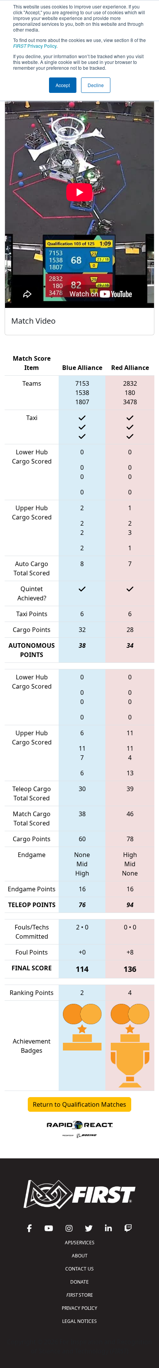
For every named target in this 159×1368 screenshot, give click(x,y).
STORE (79, 1295)
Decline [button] (96, 85)
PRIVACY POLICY (79, 1308)
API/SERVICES (80, 1242)
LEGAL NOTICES (79, 1321)
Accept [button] (63, 85)
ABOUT (80, 1255)
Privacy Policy (34, 45)
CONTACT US (79, 1268)
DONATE (79, 1282)
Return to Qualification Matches (79, 1104)
